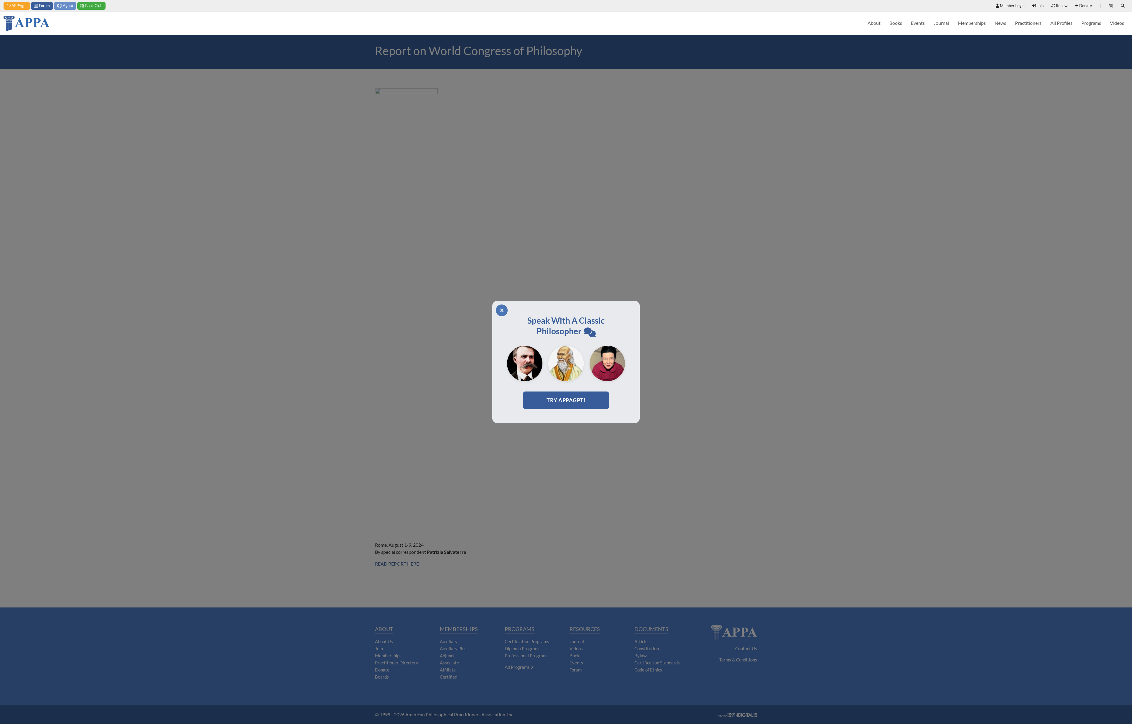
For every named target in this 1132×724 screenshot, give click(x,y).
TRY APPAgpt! (566, 400)
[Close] (502, 310)
